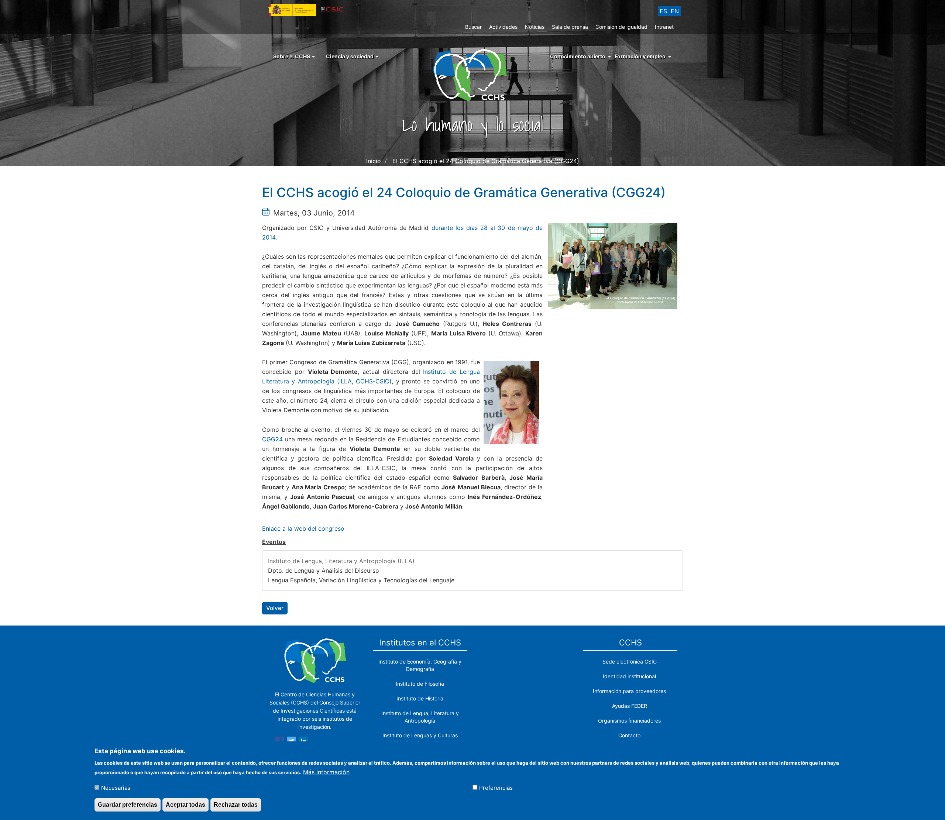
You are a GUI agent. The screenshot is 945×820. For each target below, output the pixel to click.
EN (675, 11)
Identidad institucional (629, 676)
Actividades (503, 27)
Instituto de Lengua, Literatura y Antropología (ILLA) (341, 561)
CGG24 (272, 439)
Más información (326, 771)
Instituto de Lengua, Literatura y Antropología (420, 717)
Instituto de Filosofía (420, 684)
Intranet (664, 27)
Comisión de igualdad (621, 27)
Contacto (629, 735)
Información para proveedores (629, 691)
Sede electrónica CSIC (629, 661)
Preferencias (496, 787)
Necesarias (115, 787)
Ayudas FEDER (629, 706)
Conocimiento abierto (577, 56)
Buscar (473, 27)
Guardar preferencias (127, 805)
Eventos (274, 541)
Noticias (534, 27)
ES (663, 11)
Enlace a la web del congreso (303, 528)
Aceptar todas (185, 805)
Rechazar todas (236, 805)
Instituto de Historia (419, 698)
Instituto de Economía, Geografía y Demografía (419, 665)
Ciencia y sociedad (350, 56)
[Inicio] (472, 74)
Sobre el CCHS (292, 56)
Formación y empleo (640, 56)
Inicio (373, 161)
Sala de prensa (570, 27)
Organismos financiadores (629, 720)
